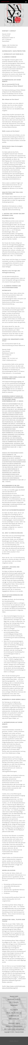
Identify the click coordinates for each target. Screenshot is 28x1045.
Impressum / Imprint (14, 1023)
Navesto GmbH (5, 1)
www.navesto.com (14, 1018)
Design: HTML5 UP (14, 1041)
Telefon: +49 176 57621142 (10, 45)
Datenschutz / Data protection (14, 1026)
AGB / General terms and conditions (14, 1029)
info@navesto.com (11, 47)
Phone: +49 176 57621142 (14, 1012)
